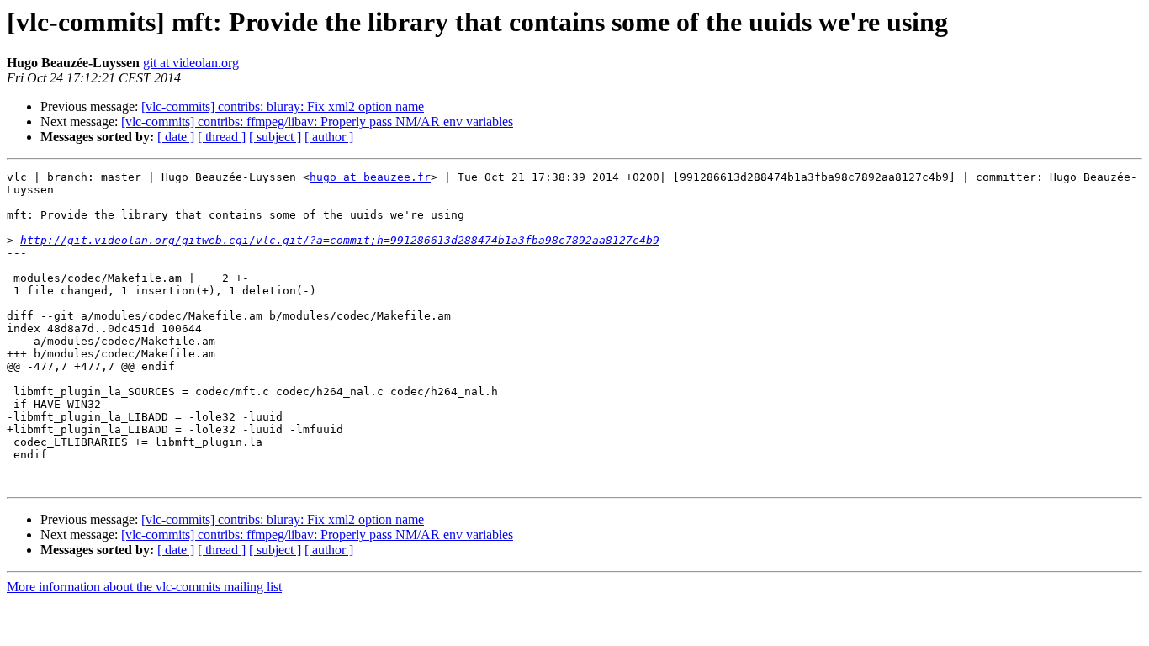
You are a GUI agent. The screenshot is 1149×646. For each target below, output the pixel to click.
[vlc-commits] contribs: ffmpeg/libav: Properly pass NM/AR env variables (317, 121)
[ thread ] (222, 137)
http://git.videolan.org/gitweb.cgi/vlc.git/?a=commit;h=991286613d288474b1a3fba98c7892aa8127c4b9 (339, 240)
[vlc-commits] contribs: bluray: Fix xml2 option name (282, 106)
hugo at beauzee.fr (370, 177)
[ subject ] (275, 137)
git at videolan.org (191, 63)
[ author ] (328, 137)
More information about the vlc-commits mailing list (144, 587)
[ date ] (175, 137)
